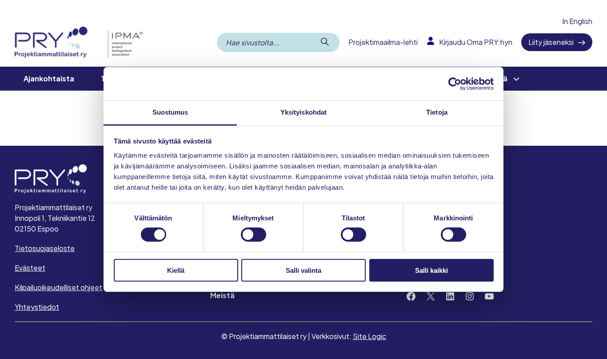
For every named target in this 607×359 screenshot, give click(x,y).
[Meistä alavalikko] (516, 78)
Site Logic (369, 336)
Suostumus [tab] (170, 112)
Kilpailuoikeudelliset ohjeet (58, 287)
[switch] (253, 234)
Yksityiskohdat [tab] (303, 112)
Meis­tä (222, 295)
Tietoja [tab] (436, 112)
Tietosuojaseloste (45, 248)
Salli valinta (303, 270)
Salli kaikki (431, 270)
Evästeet (30, 267)
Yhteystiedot (37, 306)
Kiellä (175, 270)
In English (577, 21)
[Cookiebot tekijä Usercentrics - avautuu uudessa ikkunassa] (455, 83)
